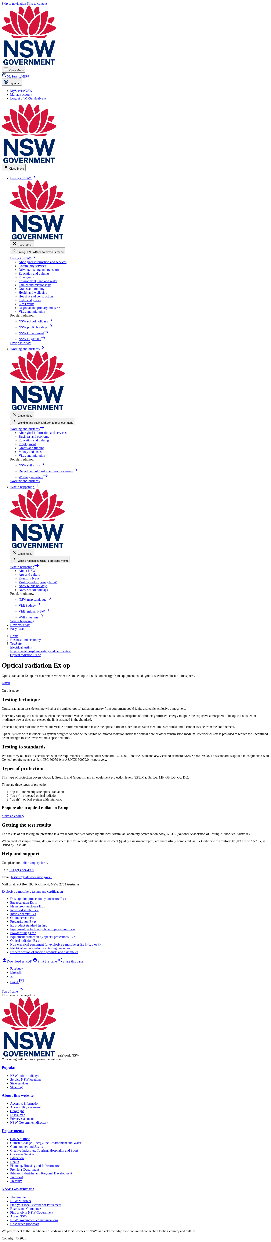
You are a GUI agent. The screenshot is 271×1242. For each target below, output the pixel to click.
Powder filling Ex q (23, 933)
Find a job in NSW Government (31, 1212)
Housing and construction (36, 296)
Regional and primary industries (40, 308)
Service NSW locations (25, 1079)
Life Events (26, 304)
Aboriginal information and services (42, 262)
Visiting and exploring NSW (38, 582)
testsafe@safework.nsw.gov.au (31, 877)
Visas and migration (32, 311)
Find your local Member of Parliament (35, 1205)
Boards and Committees (26, 1208)
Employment (27, 444)
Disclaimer (17, 1115)
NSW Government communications (34, 1220)
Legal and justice (30, 300)
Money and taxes (30, 452)
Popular (9, 1067)
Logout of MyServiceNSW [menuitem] (28, 98)
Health (14, 1162)
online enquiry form (34, 862)
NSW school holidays (33, 590)
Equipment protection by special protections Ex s (42, 937)
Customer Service (22, 1154)
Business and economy (34, 436)
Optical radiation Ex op (25, 940)
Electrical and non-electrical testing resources (40, 948)
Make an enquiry (13, 816)
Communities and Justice (26, 1146)
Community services (32, 266)
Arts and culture (29, 574)
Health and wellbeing (33, 292)
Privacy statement (22, 1118)
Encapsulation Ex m (23, 902)
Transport (16, 1177)
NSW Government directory (29, 1122)
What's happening (24, 567)
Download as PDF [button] (17, 961)
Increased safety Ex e (24, 910)
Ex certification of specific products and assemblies (44, 952)
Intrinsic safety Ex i (23, 914)
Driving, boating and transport (39, 269)
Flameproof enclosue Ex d (27, 906)
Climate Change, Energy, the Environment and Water (45, 1143)
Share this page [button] (70, 961)
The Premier (18, 1197)
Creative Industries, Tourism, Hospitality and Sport (44, 1150)
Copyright (17, 1111)
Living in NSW (23, 258)
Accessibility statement (25, 1107)
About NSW (27, 571)
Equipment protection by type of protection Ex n (42, 929)
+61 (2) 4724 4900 (21, 870)
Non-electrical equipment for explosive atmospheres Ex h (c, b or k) (55, 944)
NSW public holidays (33, 586)
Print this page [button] (45, 961)
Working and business (27, 429)
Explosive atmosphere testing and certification (32, 891)
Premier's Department (24, 1169)
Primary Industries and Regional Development (41, 1173)
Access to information (24, 1103)
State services (19, 1083)
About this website (17, 1095)
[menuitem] (21, 91)
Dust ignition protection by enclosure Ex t (38, 898)
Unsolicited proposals (24, 1224)
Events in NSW (29, 578)
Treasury (16, 1181)
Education (17, 1158)
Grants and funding (31, 288)
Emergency (26, 277)
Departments (13, 1131)
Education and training (34, 273)
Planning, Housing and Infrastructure (34, 1165)
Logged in (14, 83)
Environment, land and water (38, 281)
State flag (16, 1087)
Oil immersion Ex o (23, 918)
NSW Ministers (20, 1201)
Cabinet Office (20, 1139)
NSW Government (18, 1189)
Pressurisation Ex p (23, 921)
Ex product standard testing (28, 925)
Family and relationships (35, 285)
